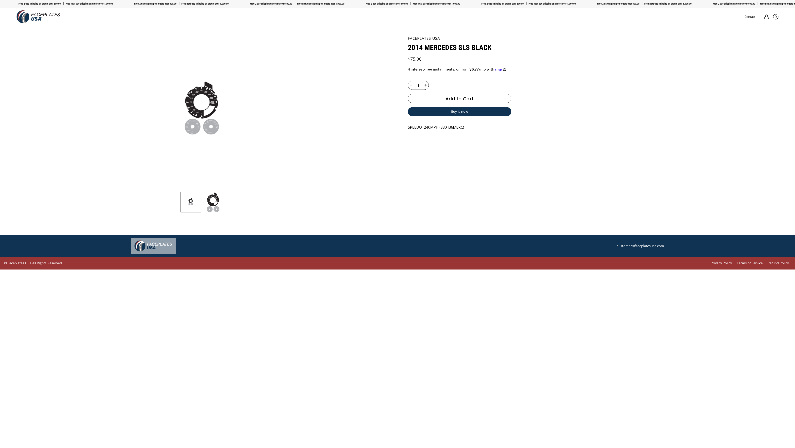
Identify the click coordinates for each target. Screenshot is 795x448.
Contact (749, 16)
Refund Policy (778, 263)
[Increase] (426, 85)
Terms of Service (750, 263)
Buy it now (459, 111)
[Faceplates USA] (38, 16)
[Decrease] (411, 85)
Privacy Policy (721, 263)
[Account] (766, 16)
